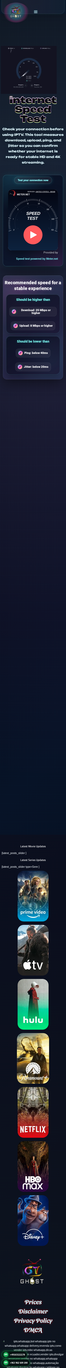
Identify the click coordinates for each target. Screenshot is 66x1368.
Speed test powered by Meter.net (37, 258)
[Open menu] (35, 11)
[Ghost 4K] (16, 12)
